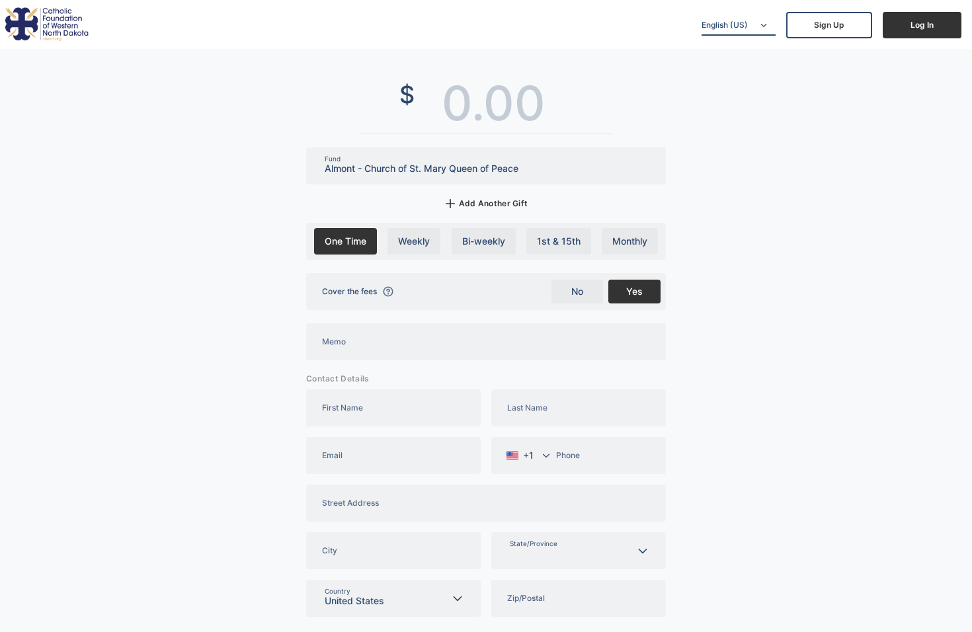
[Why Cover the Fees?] (388, 291)
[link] (829, 25)
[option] (345, 241)
